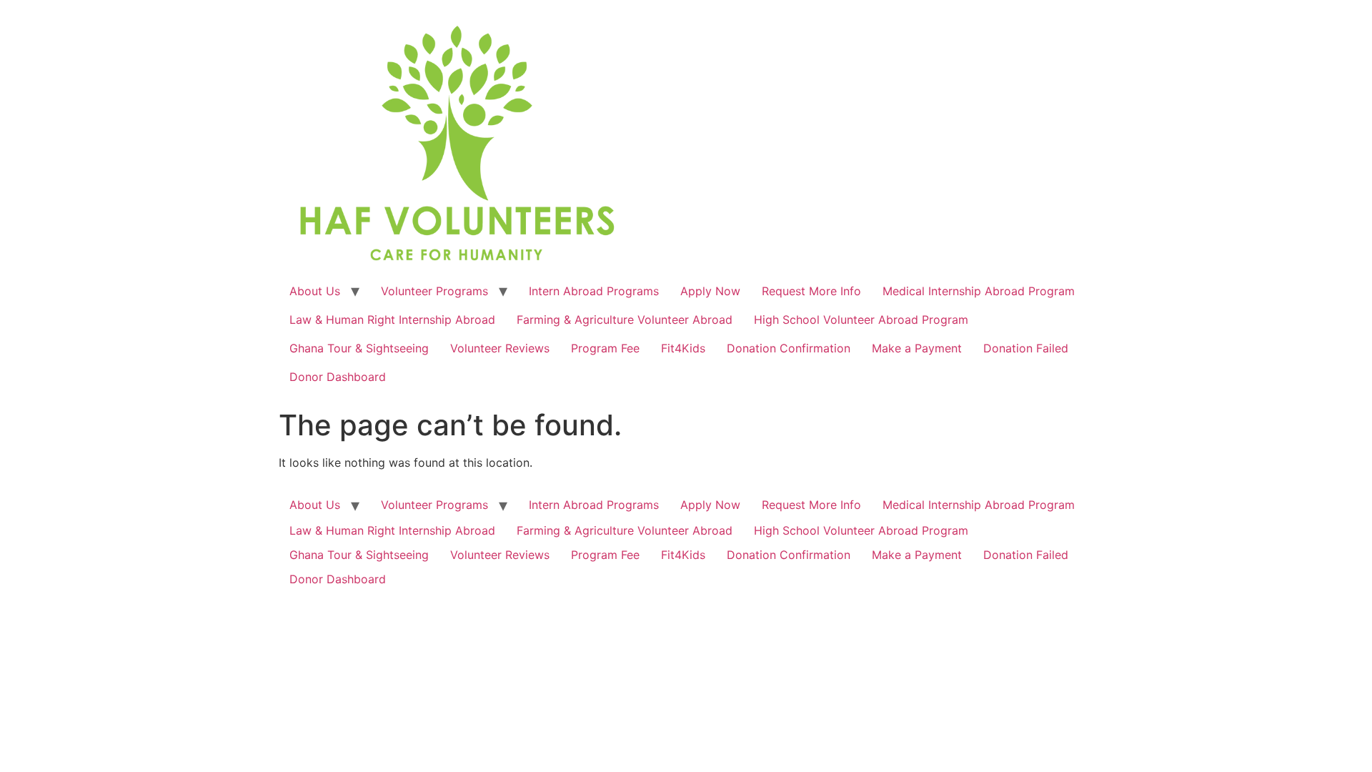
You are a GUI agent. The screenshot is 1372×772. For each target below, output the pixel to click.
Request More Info (811, 291)
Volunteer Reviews (500, 348)
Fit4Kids (683, 348)
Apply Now (710, 291)
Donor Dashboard (337, 377)
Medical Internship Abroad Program (979, 291)
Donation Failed (1025, 348)
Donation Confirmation (788, 348)
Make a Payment (917, 348)
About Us (314, 291)
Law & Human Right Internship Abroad (392, 319)
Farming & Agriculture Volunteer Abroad (624, 319)
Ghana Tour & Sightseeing (359, 348)
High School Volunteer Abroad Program (861, 319)
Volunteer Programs (434, 291)
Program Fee (605, 348)
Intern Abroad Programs (594, 291)
